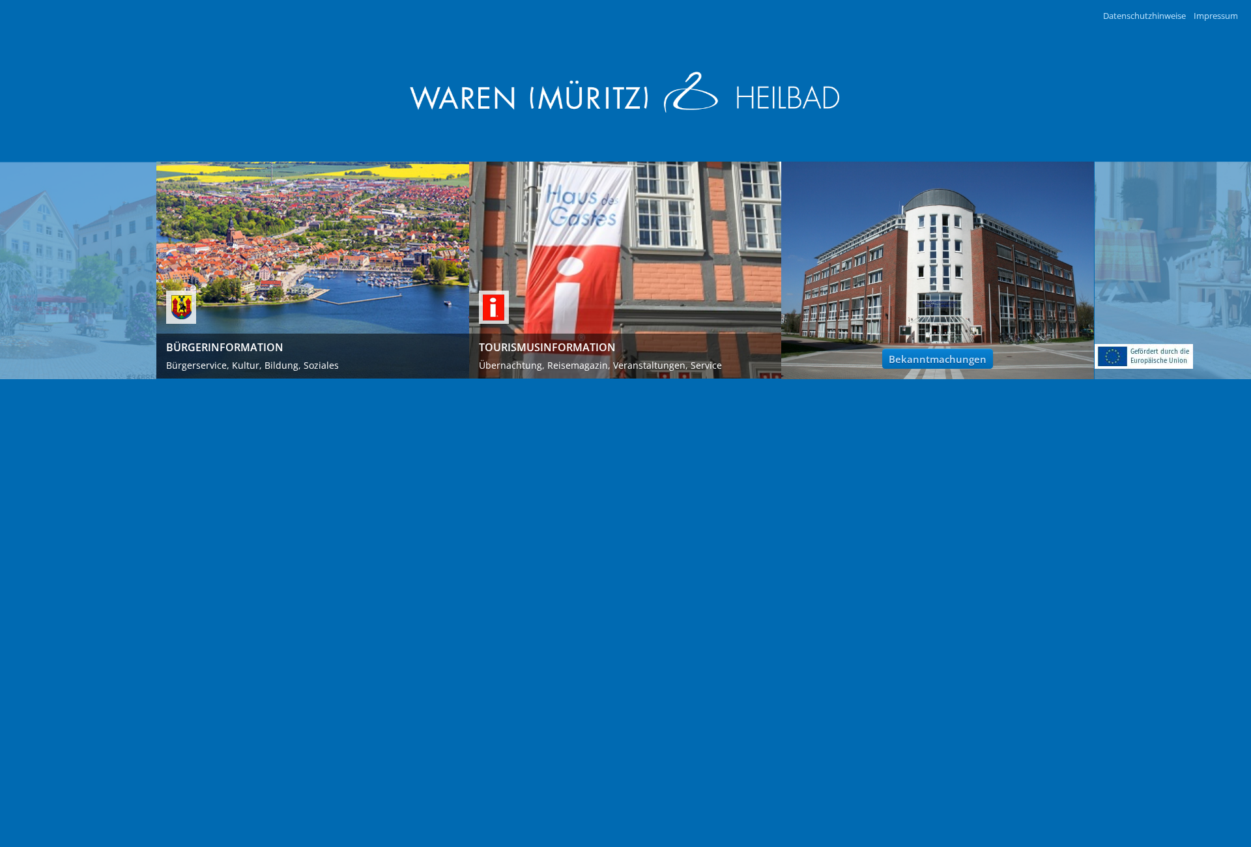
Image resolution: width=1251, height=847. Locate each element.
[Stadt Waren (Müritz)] (625, 92)
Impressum (1216, 16)
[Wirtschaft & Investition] (1144, 356)
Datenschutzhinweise (1144, 16)
